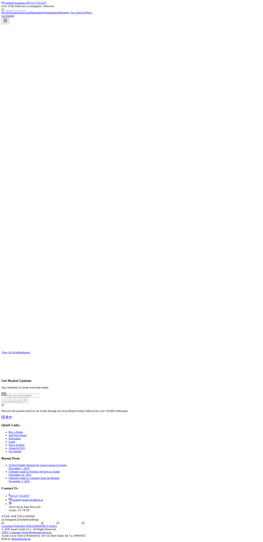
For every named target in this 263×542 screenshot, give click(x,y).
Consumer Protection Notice (17, 526)
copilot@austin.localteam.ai (27, 499)
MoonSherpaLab (20, 538)
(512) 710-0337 (21, 495)
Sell (8, 12)
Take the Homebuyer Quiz (16, 58)
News (89, 12)
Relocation (36, 12)
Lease (27, 12)
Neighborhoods (51, 12)
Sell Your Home (18, 435)
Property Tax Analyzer (73, 12)
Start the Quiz (9, 377)
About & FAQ (17, 448)
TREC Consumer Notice (15, 532)
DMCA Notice (48, 526)
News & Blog (16, 444)
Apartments (17, 12)
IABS (36, 526)
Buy (3, 12)
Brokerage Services (41, 532)
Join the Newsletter (13, 401)
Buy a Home (16, 432)
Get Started (7, 15)
